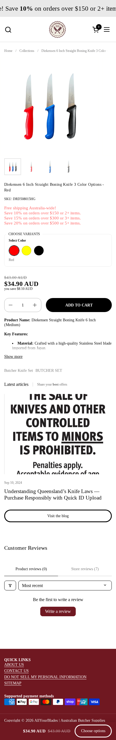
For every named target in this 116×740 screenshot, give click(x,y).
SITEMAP (12, 683)
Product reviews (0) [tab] (31, 569)
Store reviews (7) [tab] (85, 569)
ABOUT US (14, 664)
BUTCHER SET (48, 370)
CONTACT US (16, 670)
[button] (8, 29)
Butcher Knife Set (18, 370)
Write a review (58, 611)
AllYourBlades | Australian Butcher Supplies (69, 720)
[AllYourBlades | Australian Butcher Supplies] (57, 29)
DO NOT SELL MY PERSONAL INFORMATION (45, 677)
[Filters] (10, 585)
